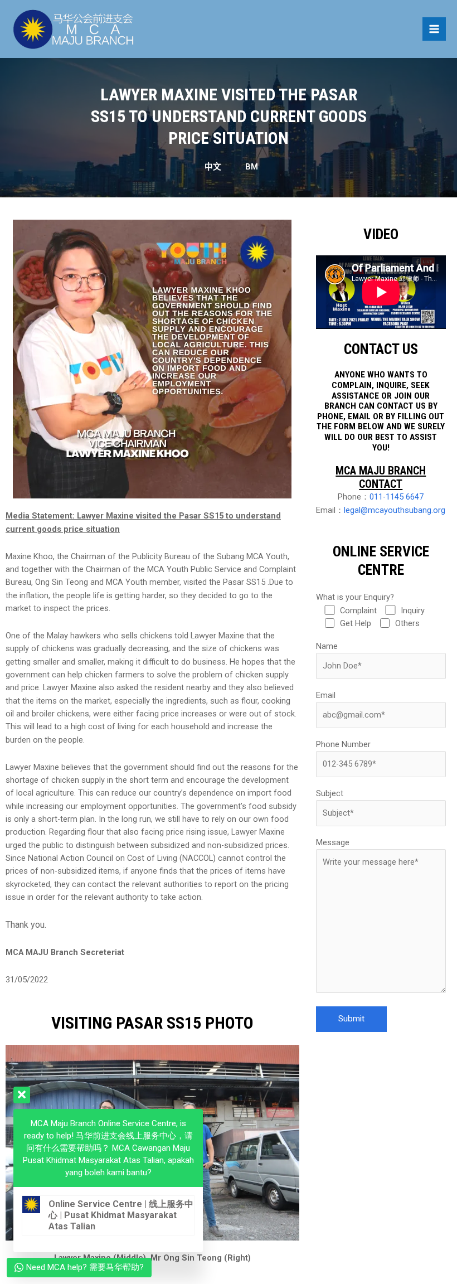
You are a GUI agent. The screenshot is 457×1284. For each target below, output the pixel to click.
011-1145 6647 (397, 497)
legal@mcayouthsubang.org (394, 510)
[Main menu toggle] (434, 29)
